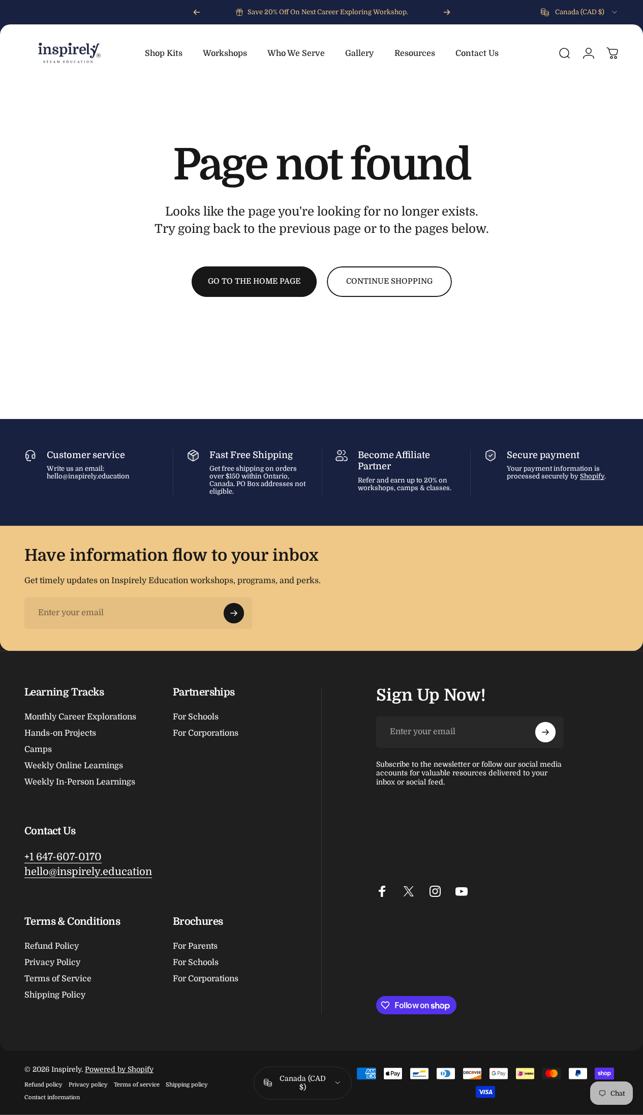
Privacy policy (88, 1084)
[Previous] (197, 12)
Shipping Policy (54, 995)
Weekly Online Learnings (73, 765)
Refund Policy (51, 946)
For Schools (196, 716)
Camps (38, 749)
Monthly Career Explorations (80, 716)
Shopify (592, 476)
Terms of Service (57, 978)
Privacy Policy (52, 962)
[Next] (447, 12)
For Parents (195, 946)
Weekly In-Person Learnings (79, 782)
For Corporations (205, 733)
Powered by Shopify (119, 1069)
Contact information (52, 1097)
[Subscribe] (234, 613)
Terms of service (137, 1084)
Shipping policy (187, 1084)
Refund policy (43, 1084)
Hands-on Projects (60, 733)
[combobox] (580, 12)
